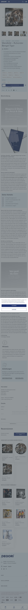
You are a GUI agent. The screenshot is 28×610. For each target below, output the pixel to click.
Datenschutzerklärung (20, 302)
